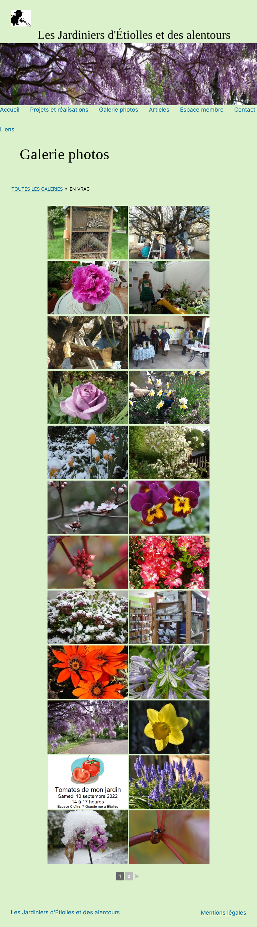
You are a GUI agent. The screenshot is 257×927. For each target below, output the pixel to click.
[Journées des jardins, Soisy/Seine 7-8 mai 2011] (169, 287)
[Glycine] (88, 727)
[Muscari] (169, 782)
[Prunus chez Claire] (88, 507)
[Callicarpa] (88, 837)
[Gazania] (88, 672)
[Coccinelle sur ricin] (169, 837)
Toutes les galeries (37, 189)
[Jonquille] (169, 727)
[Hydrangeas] (88, 617)
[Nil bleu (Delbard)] (88, 397)
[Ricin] (88, 562)
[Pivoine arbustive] (88, 287)
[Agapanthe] (169, 672)
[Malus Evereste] (169, 452)
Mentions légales (223, 912)
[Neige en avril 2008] (88, 452)
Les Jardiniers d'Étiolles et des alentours (134, 35)
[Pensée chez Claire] (169, 507)
